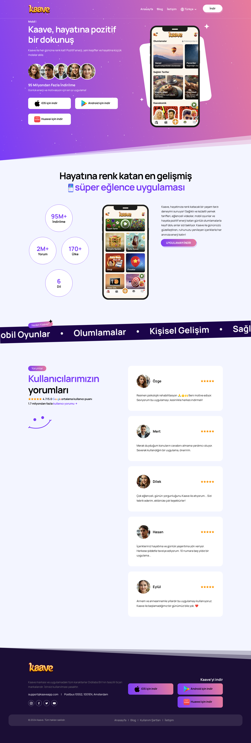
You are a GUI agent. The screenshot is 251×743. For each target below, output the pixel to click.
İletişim (172, 9)
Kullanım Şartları (150, 720)
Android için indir (98, 103)
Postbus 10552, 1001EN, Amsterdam (86, 694)
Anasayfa (147, 9)
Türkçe (188, 9)
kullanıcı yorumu (64, 403)
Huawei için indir (51, 119)
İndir (212, 8)
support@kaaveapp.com (43, 694)
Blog (160, 9)
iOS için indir (48, 103)
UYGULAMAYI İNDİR (178, 243)
